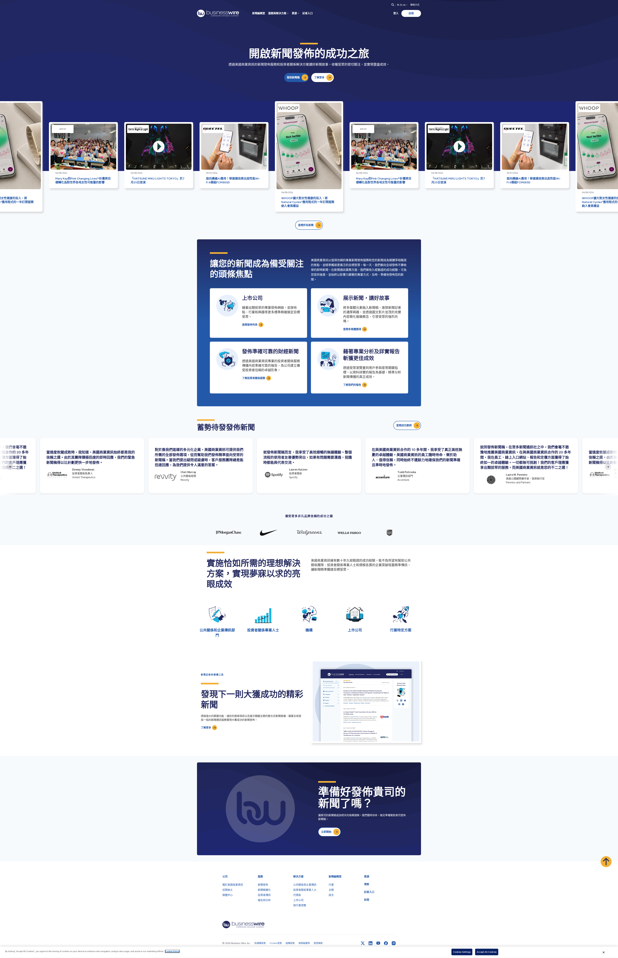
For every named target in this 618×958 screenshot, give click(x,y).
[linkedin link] (370, 943)
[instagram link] (394, 943)
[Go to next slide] (608, 467)
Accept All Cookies (486, 952)
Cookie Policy (172, 951)
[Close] (604, 952)
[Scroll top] (606, 861)
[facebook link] (386, 943)
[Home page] (218, 13)
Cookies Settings (462, 952)
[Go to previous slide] (10, 467)
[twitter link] (363, 943)
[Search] (392, 4)
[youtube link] (378, 943)
